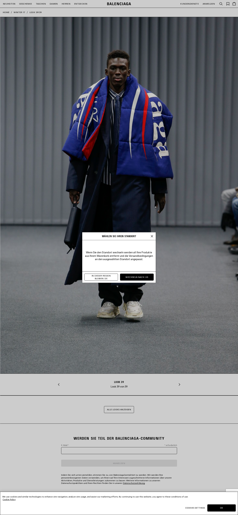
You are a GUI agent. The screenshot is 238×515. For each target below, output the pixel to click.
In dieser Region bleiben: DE (101, 277)
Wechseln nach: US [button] (136, 277)
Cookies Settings (195, 507)
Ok (221, 507)
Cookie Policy (9, 499)
